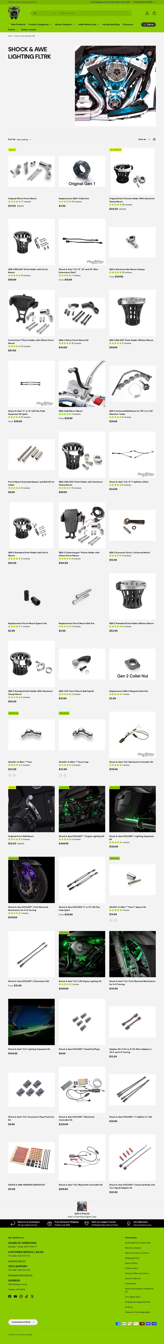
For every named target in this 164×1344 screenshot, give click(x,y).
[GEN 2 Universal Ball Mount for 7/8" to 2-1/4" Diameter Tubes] (132, 384)
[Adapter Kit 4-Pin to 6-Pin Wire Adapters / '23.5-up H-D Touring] (132, 1022)
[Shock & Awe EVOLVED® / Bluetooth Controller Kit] (82, 1090)
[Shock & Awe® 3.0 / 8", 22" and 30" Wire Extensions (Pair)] (82, 242)
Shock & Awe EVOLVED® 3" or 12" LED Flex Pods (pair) (79, 908)
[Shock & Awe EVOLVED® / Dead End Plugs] (82, 1022)
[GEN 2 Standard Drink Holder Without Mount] (132, 596)
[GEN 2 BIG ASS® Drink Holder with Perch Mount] (31, 242)
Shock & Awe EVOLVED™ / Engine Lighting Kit (81, 836)
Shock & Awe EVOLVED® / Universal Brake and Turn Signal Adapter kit (132, 1186)
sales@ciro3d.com (17, 1261)
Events (11, 29)
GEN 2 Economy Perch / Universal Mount (129, 552)
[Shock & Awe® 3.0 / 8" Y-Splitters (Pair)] (132, 454)
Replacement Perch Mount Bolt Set (76, 623)
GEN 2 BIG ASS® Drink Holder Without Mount (131, 340)
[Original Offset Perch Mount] (31, 171)
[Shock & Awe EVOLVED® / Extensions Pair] (31, 954)
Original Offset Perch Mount (22, 198)
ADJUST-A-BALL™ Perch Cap (73, 762)
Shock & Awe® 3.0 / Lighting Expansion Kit (29, 1049)
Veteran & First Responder (137, 1312)
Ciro (15, 1335)
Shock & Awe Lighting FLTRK (25, 36)
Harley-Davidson (63, 24)
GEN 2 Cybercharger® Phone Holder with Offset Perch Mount (79, 554)
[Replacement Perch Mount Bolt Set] (82, 596)
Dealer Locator (28, 29)
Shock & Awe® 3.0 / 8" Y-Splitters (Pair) (128, 482)
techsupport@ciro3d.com (20, 1275)
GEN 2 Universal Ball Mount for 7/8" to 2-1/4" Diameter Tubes (131, 412)
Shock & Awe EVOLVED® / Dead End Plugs (79, 1049)
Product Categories (39, 24)
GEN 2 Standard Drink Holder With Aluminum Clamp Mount (30, 693)
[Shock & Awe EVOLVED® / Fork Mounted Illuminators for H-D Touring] (31, 880)
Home (10, 36)
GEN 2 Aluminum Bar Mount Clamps (127, 269)
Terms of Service (133, 1278)
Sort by (12, 139)
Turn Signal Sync (132, 1297)
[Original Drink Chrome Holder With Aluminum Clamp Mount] (132, 171)
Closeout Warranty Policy (137, 1273)
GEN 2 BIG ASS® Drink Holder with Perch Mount (28, 271)
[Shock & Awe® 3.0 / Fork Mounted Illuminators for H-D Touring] (132, 954)
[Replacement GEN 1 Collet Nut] (82, 171)
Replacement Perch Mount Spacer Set (27, 623)
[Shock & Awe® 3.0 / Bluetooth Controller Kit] (82, 1157)
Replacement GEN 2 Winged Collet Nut (128, 691)
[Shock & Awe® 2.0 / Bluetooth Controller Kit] (132, 735)
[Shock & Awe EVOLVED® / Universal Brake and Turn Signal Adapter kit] (132, 1157)
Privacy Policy (131, 1268)
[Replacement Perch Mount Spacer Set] (31, 596)
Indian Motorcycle (87, 24)
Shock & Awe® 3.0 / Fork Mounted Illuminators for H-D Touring (132, 983)
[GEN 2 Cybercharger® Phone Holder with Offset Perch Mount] (82, 525)
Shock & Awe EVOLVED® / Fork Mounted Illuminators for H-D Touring (28, 908)
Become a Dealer (133, 1247)
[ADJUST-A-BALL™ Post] (31, 735)
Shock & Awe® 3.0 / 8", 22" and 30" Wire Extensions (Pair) (78, 271)
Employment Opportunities (137, 1302)
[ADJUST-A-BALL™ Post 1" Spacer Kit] (132, 880)
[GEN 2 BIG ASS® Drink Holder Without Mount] (132, 313)
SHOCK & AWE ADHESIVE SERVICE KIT (26, 1184)
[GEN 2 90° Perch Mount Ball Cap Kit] (82, 664)
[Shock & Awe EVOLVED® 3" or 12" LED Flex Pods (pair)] (82, 880)
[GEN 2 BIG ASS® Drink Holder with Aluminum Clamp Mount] (82, 454)
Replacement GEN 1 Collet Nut (74, 198)
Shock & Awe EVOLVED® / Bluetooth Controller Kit (77, 1118)
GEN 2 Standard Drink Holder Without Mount (131, 623)
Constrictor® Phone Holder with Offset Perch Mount (31, 342)
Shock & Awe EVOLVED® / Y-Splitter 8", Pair (130, 1117)
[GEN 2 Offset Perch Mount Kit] (82, 313)
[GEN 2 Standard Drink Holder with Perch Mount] (31, 525)
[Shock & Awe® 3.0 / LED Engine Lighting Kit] (82, 954)
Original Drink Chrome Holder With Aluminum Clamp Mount (132, 200)
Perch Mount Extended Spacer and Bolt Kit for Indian (31, 483)
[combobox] (81, 13)
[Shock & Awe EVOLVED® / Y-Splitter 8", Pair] (132, 1090)
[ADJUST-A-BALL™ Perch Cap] (82, 735)
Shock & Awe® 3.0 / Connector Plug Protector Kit (31, 1118)
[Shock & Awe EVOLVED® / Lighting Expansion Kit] (132, 809)
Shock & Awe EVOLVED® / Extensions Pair (28, 981)
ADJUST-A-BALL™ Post (20, 762)
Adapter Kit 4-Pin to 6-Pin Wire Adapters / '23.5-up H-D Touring (130, 1051)
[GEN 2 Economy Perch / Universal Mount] (132, 525)
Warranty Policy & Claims (137, 1253)
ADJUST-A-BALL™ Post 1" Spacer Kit (127, 907)
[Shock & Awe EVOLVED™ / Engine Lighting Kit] (82, 809)
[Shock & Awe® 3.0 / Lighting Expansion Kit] (31, 1022)
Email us (129, 1307)
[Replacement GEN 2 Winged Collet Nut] (132, 664)
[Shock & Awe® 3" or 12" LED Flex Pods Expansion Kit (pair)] (31, 384)
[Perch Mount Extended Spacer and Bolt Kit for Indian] (31, 454)
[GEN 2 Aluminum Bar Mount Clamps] (132, 242)
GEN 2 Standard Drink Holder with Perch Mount (28, 554)
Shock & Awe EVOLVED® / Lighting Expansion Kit (131, 838)
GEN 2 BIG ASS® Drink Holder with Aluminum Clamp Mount (80, 483)
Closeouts (128, 24)
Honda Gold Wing (111, 24)
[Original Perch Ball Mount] (31, 809)
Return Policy (131, 1263)
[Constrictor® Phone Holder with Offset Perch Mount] (31, 313)
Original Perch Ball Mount (21, 836)
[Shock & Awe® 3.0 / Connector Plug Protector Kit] (31, 1090)
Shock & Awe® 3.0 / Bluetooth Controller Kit (81, 1184)
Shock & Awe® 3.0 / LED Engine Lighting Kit (80, 981)
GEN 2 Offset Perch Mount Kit (74, 340)
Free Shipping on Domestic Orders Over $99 (110, 2)
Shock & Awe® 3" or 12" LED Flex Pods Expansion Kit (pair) (26, 412)
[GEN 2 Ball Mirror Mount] (82, 384)
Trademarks (130, 1283)
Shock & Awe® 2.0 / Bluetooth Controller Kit (131, 762)
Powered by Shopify (25, 1335)
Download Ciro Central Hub (138, 1242)
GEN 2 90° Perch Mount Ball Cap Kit (76, 691)
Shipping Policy (132, 1258)
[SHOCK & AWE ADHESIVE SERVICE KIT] (31, 1157)
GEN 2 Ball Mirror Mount (71, 411)
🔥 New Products (17, 24)
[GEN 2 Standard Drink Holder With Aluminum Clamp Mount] (31, 664)
